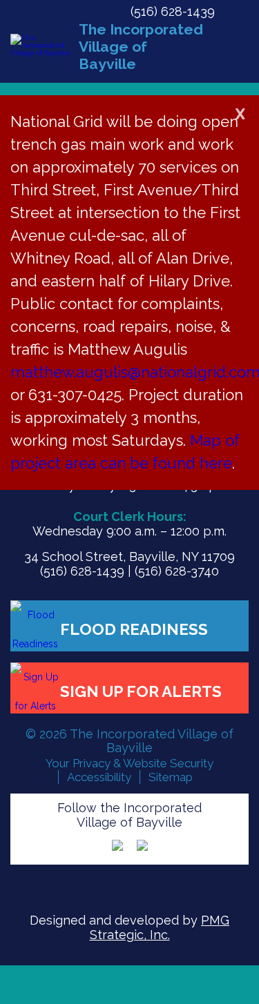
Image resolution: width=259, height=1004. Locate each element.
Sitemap (170, 777)
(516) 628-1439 (173, 11)
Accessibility (99, 777)
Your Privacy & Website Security (129, 763)
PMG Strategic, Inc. (160, 927)
